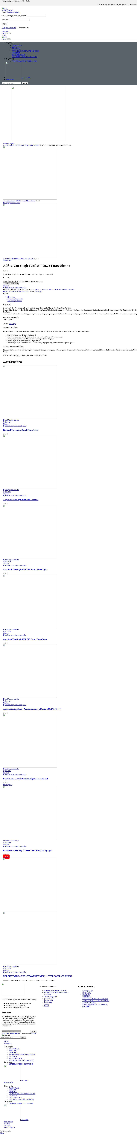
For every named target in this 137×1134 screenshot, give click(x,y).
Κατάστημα (48, 1002)
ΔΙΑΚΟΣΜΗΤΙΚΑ (18, 55)
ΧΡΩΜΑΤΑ (16, 53)
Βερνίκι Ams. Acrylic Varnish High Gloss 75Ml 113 (25, 779)
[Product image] (30, 964)
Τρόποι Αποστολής (50, 996)
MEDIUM (15, 47)
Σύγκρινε (7, 1125)
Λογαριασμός (49, 998)
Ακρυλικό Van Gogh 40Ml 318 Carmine (20, 500)
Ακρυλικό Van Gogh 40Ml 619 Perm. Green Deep (25, 639)
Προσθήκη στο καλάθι (11, 283)
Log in (4, 24)
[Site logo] (4, 8)
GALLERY (86, 1006)
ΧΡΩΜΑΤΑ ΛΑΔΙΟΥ (66, 289)
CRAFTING (16, 49)
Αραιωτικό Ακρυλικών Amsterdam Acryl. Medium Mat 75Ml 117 (32, 709)
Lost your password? (9, 28)
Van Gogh (38, 291)
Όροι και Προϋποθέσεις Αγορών (55, 990)
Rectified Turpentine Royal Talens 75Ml (20, 430)
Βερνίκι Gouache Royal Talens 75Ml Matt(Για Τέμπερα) (27, 850)
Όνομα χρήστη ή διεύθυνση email (14, 16)
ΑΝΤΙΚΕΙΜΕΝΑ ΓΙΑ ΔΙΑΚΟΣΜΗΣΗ (25, 51)
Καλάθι (46, 1006)
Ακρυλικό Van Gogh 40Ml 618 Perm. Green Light (25, 569)
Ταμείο (46, 1004)
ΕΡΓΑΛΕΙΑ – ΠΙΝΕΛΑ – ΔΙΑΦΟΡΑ (24, 57)
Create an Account (12, 12)
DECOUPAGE (17, 45)
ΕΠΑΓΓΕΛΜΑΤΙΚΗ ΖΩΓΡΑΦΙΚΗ (24, 61)
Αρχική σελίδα (8, 145)
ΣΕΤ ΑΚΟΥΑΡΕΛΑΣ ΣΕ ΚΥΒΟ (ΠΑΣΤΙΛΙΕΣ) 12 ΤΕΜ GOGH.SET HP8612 (37, 976)
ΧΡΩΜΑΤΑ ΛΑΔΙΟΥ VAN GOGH (45, 289)
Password (5, 20)
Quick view (7, 422)
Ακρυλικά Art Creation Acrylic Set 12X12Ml (18, 258)
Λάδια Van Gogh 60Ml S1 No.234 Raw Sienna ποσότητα (22, 281)
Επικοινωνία (48, 1000)
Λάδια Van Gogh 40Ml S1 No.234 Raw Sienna (19, 201)
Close (2, 1133)
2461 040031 (25, 1)
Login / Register (9, 1127)
